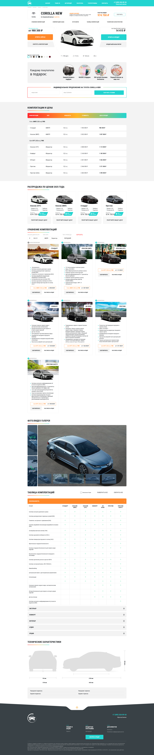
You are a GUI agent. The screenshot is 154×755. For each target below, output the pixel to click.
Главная (29, 7)
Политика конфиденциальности (115, 732)
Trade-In (57, 3)
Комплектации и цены (58, 22)
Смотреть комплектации (40, 44)
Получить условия (109, 92)
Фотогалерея (75, 22)
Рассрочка (80, 3)
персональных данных (58, 746)
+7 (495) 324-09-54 (120, 2)
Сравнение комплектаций (38, 22)
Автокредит (68, 3)
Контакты (105, 3)
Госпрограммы (92, 3)
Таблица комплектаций (93, 22)
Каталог (47, 3)
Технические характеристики (114, 22)
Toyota (39, 7)
